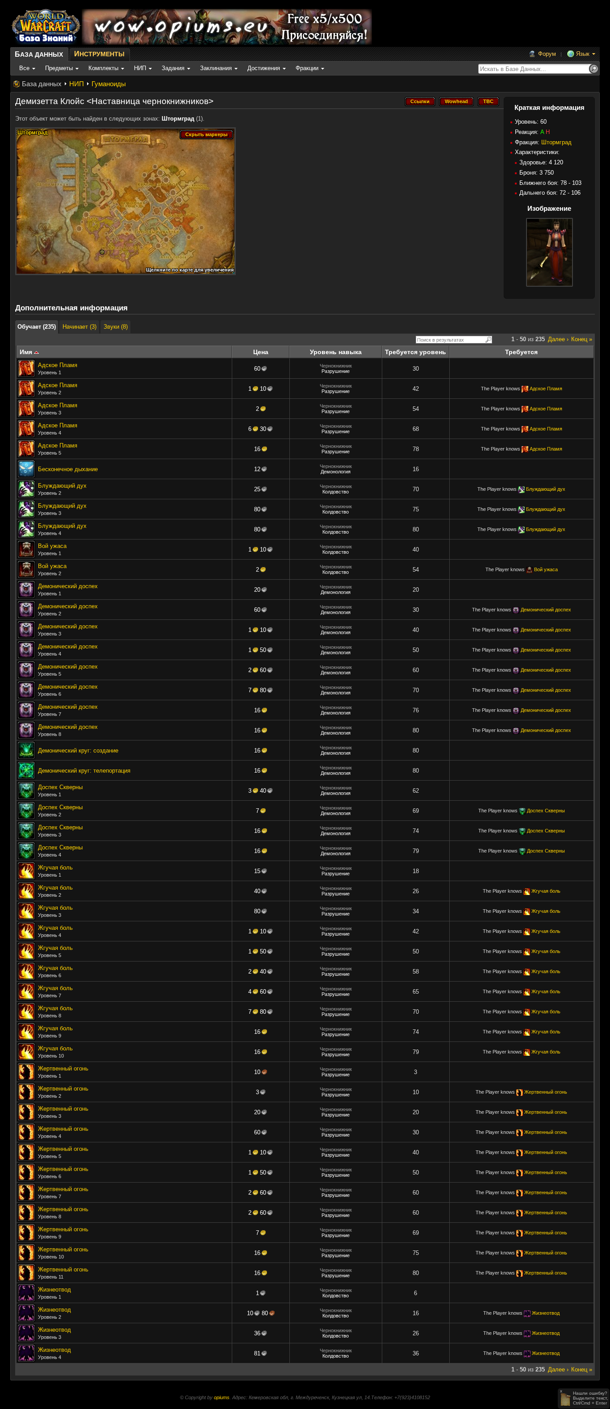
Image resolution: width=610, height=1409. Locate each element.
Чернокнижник (336, 365)
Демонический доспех (68, 586)
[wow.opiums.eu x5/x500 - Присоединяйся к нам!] (227, 27)
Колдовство (335, 491)
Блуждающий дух (62, 485)
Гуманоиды (109, 84)
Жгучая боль (55, 867)
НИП (76, 84)
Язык (582, 53)
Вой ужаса (52, 546)
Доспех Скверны (60, 787)
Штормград (556, 142)
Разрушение (336, 371)
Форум (547, 53)
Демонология (336, 471)
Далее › (558, 339)
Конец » (581, 339)
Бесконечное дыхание (68, 469)
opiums (222, 1397)
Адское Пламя (57, 365)
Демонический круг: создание (78, 750)
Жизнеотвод (54, 1289)
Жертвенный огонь (63, 1068)
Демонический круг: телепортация (84, 770)
